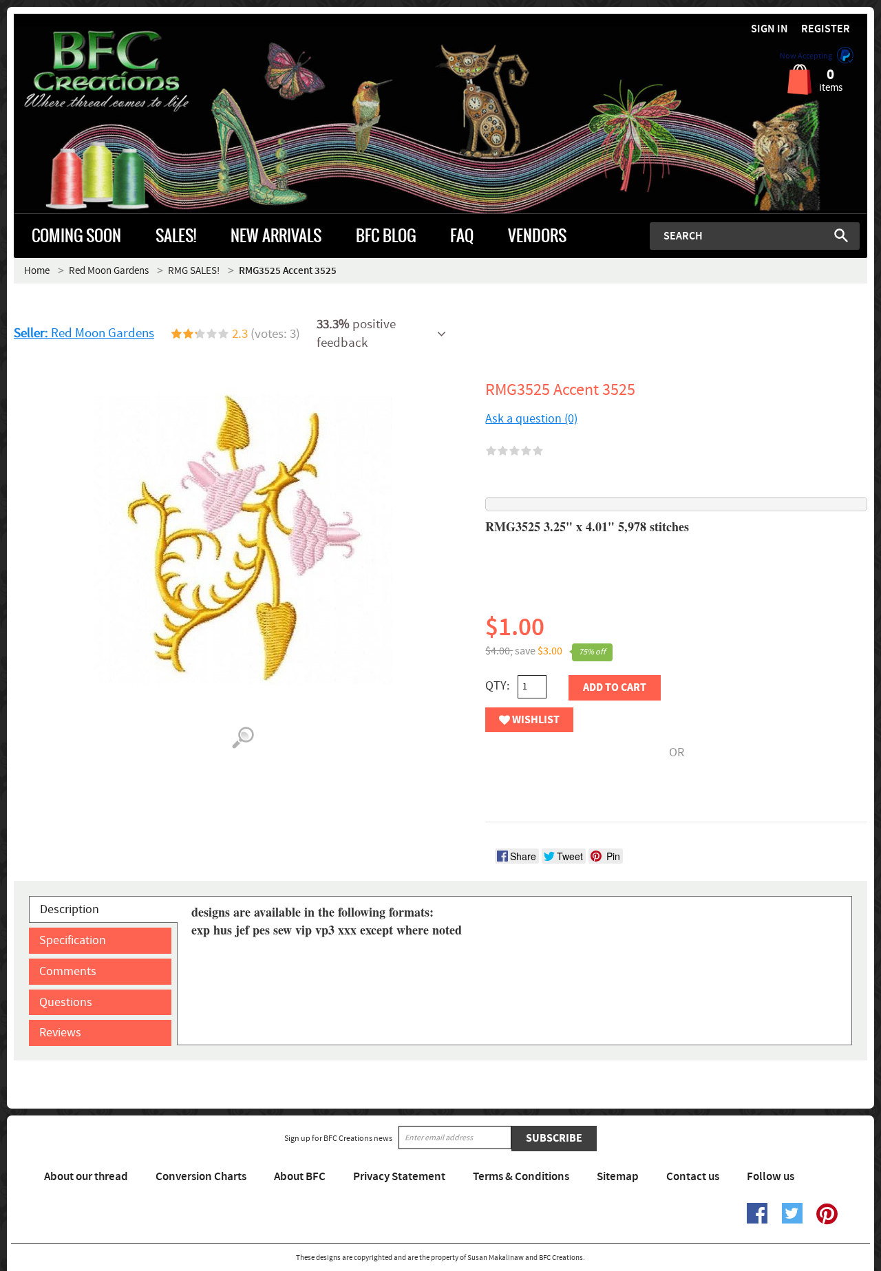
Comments (67, 971)
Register (825, 29)
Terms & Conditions (521, 1176)
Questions (65, 1002)
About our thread (86, 1176)
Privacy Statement (399, 1176)
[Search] (841, 235)
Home (37, 270)
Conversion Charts (201, 1176)
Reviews (60, 1032)
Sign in (769, 29)
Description (69, 909)
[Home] (120, 72)
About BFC (300, 1176)
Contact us (692, 1176)
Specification (72, 940)
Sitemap (618, 1176)
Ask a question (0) (531, 419)
